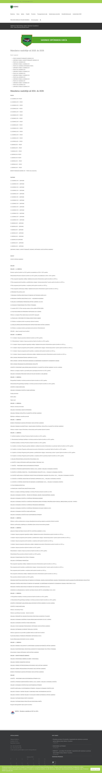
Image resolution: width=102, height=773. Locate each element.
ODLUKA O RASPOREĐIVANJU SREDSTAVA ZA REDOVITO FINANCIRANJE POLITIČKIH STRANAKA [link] (33, 649)
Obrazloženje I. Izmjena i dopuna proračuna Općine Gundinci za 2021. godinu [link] (28, 550)
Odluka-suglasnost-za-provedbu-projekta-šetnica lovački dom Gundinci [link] (27, 632)
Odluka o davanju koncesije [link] (17, 406)
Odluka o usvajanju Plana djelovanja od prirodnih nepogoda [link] (24, 315)
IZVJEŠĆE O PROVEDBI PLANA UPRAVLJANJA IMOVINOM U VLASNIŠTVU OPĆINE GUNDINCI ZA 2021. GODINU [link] (36, 367)
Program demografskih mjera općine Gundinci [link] (21, 704)
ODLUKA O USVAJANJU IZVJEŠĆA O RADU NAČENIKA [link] (22, 390)
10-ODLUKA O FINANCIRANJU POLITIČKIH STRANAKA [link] (23, 305)
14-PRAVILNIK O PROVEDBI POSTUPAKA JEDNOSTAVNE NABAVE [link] (25, 318)
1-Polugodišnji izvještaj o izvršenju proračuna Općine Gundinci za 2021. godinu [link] (29, 596)
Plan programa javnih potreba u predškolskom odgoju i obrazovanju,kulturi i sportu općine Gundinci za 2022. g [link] (36, 567)
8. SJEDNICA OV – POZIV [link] (16, 148)
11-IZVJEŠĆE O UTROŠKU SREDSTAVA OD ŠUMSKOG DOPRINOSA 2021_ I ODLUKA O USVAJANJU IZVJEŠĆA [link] (35, 478)
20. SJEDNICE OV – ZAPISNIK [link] (17, 187)
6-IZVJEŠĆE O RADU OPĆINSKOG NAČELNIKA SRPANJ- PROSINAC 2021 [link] (27, 462)
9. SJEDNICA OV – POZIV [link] (16, 144)
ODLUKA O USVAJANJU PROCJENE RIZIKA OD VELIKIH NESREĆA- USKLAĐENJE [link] (28, 374)
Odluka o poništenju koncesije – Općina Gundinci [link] (22, 613)
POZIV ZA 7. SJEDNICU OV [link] (19, 81)
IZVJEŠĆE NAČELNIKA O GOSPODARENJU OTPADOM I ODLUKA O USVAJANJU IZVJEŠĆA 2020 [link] (32, 688)
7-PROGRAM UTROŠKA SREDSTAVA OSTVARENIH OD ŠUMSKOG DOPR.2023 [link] (28, 295)
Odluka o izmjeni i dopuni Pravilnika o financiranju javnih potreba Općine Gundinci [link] (30, 429)
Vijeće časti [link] (13, 400)
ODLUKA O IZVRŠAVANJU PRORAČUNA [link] (19, 560)
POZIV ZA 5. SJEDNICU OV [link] (19, 73)
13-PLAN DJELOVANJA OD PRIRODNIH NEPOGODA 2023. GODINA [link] (25, 311)
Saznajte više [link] (9, 770)
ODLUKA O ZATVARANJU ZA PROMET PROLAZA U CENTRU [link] (24, 629)
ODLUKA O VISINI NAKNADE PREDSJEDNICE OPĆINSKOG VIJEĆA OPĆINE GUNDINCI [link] (30, 626)
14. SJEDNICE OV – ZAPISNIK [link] (17, 206)
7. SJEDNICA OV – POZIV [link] (16, 151)
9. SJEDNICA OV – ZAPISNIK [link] (17, 223)
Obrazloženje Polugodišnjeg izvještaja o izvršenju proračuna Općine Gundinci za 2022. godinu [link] (32, 383)
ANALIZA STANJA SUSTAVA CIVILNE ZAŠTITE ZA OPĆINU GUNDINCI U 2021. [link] (28, 531)
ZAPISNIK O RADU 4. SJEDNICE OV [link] (21, 71)
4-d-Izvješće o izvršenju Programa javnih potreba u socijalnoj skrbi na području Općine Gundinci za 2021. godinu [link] (37, 455)
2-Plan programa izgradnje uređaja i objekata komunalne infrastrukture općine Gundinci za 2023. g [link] (33, 279)
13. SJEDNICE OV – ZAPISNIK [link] (17, 210)
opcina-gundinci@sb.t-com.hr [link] (27, 1)
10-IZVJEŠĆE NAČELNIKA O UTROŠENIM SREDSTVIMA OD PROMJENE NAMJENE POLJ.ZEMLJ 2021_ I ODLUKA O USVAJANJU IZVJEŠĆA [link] (42, 475)
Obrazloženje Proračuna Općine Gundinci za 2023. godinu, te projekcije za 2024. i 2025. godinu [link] (32, 275)
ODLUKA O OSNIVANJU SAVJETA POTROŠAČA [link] (20, 410)
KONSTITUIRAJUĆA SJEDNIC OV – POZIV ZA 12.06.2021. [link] (23, 170)
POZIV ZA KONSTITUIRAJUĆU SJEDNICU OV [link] (23, 58)
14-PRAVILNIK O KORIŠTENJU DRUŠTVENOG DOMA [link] (22, 488)
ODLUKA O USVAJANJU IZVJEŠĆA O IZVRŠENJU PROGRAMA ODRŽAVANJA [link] (27, 505)
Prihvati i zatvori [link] (95, 769)
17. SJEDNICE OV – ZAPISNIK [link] (17, 197)
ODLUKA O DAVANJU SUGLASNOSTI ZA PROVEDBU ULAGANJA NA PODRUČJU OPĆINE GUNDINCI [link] (33, 645)
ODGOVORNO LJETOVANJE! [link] (59, 746)
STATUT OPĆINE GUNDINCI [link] (16, 259)
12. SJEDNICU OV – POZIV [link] (16, 134)
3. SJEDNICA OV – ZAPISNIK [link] (17, 243)
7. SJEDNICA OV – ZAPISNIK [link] (16, 229)
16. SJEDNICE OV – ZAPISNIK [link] (17, 200)
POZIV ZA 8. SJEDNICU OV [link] (19, 84)
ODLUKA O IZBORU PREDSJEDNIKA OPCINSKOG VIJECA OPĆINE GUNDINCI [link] (28, 668)
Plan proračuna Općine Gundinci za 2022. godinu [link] (22, 577)
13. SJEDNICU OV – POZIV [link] (16, 131)
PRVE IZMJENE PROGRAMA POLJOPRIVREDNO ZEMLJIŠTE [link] (24, 364)
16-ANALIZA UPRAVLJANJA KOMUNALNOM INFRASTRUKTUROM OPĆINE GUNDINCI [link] (30, 324)
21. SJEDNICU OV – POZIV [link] (16, 105)
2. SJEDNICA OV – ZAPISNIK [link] (17, 246)
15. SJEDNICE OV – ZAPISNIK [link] (17, 203)
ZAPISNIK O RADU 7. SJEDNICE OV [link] (21, 82)
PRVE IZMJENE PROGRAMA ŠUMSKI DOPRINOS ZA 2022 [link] (23, 357)
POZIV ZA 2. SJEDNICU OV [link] (19, 62)
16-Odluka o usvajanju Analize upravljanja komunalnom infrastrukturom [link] (27, 328)
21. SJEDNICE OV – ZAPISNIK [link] (17, 184)
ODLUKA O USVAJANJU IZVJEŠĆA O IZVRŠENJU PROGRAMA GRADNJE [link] (26, 498)
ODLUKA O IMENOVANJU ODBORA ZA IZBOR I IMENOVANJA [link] (24, 658)
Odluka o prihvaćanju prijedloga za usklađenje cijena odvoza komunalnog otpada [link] (29, 524)
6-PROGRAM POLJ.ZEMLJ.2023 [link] (17, 292)
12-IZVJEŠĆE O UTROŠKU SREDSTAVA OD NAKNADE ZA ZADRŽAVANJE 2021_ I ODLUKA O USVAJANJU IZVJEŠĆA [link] (36, 482)
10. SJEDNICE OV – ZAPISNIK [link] (17, 220)
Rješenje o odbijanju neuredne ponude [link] (19, 416)
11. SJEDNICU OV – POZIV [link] (16, 138)
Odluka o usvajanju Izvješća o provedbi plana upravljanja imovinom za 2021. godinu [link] (30, 370)
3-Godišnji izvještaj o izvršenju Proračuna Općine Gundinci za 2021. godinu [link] (28, 442)
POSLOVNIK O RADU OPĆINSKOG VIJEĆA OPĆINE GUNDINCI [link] (24, 652)
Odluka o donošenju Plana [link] (16, 609)
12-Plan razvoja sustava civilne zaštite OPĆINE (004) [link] (31, 308)
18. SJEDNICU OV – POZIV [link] (16, 115)
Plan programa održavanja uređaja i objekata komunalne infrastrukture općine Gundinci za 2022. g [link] (33, 573)
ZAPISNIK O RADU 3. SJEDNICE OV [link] (21, 67)
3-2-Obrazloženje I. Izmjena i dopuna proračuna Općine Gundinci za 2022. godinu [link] (29, 341)
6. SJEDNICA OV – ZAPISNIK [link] (17, 233)
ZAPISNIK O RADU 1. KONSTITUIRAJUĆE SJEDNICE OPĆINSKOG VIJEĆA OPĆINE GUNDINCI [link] (31, 249)
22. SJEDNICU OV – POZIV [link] (16, 102)
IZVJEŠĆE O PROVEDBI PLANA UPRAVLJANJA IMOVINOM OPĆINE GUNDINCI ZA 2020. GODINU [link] (32, 603)
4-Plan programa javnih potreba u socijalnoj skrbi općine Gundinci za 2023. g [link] (28, 285)
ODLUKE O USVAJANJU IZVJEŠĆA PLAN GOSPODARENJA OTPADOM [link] (26, 685)
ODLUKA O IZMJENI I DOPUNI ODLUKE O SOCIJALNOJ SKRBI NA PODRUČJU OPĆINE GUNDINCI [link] (32, 694)
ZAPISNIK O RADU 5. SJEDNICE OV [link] (21, 75)
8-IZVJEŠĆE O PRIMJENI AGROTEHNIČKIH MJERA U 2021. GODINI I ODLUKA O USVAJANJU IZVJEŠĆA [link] (34, 469)
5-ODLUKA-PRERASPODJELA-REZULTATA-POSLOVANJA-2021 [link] (24, 459)
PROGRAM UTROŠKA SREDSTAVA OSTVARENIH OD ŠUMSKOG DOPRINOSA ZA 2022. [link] (30, 586)
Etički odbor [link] (13, 396)
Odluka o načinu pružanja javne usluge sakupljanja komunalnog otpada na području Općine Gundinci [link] (34, 521)
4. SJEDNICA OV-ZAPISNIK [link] (16, 239)
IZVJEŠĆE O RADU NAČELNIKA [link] (17, 387)
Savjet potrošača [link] (14, 393)
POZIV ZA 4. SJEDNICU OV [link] (19, 69)
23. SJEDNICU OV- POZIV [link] (16, 98)
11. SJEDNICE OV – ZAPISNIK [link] (17, 216)
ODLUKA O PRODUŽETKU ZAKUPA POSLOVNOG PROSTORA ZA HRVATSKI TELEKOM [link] (30, 616)
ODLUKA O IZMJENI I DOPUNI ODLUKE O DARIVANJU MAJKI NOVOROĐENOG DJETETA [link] (30, 691)
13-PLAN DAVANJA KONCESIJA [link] (17, 485)
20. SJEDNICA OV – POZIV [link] (16, 108)
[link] (14, 7)
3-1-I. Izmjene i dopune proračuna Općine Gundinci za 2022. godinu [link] (26, 338)
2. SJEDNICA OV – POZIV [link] (16, 167)
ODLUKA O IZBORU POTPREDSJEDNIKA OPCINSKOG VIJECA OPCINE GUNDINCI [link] (29, 665)
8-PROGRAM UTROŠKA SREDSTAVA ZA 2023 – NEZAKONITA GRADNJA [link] (26, 298)
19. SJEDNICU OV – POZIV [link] (16, 111)
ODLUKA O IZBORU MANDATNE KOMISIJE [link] (20, 662)
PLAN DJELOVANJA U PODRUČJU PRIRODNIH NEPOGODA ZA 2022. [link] (25, 636)
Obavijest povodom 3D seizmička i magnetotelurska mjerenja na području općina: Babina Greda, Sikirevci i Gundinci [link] (70, 740)
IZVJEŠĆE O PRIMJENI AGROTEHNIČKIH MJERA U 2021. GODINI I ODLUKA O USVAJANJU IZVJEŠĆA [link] (33, 681)
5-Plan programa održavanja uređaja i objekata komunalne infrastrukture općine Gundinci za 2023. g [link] (34, 288)
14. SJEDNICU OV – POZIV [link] (16, 128)
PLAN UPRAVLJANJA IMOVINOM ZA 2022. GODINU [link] (22, 639)
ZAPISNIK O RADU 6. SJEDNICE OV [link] (21, 79)
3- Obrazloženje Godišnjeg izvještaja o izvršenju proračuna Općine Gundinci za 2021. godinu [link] (32, 439)
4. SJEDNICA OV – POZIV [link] (16, 161)
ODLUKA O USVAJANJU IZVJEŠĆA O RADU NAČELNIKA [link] (23, 511)
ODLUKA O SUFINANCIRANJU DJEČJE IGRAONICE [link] (21, 698)
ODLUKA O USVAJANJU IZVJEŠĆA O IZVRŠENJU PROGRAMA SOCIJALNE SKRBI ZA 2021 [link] (30, 508)
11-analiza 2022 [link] (14, 308)
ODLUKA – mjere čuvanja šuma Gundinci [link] (19, 331)
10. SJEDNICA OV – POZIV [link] (16, 141)
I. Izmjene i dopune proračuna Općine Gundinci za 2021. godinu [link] (25, 547)
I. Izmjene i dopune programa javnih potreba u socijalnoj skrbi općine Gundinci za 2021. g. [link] (31, 541)
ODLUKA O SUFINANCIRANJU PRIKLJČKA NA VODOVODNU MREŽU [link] (26, 701)
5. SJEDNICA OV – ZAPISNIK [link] (17, 236)
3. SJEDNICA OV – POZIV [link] (16, 164)
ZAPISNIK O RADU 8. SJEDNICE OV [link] (21, 86)
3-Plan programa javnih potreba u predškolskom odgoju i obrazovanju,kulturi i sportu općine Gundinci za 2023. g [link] (37, 282)
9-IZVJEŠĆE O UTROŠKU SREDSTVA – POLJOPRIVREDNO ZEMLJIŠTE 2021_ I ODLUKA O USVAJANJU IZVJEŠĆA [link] (36, 472)
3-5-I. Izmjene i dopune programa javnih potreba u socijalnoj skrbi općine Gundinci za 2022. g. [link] (32, 351)
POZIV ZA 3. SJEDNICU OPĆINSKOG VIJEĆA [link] (23, 66)
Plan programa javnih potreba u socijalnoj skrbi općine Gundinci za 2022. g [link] (28, 570)
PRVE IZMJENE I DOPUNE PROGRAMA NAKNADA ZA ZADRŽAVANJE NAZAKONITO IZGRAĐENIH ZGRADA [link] (34, 360)
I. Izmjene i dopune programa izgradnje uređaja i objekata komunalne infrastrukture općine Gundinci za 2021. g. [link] (36, 534)
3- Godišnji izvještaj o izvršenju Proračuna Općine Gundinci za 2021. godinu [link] (28, 436)
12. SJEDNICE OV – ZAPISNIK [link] (17, 213)
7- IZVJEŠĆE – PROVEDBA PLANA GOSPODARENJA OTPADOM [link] (24, 465)
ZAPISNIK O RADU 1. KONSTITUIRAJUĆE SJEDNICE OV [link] (26, 60)
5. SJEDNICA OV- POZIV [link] (15, 157)
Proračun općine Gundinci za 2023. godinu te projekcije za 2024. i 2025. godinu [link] (29, 272)
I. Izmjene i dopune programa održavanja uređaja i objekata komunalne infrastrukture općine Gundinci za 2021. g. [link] (37, 544)
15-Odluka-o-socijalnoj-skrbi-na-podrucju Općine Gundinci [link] (24, 321)
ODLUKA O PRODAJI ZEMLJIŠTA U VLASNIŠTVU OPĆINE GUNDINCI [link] (26, 413)
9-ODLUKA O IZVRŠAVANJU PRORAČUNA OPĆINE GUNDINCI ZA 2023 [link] (26, 301)
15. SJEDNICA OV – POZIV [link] (16, 125)
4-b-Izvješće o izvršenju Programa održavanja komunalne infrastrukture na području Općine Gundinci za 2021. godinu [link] (38, 449)
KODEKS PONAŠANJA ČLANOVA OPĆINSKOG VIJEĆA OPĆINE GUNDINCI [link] (27, 423)
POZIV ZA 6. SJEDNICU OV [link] (19, 77)
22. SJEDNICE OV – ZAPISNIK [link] (17, 180)
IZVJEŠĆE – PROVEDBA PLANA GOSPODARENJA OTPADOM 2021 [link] (25, 678)
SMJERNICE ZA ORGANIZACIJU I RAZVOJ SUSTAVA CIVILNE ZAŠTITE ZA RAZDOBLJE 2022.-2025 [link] (32, 590)
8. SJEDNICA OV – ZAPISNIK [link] (17, 226)
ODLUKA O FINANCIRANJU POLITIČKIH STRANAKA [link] (22, 557)
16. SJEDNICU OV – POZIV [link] (16, 121)
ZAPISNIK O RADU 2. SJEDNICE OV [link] (21, 64)
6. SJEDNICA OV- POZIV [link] (15, 154)
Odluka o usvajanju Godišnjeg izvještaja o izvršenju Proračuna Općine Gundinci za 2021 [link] (31, 491)
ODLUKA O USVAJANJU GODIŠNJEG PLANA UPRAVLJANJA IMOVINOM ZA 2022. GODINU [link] (30, 619)
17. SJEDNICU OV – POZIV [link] (16, 118)
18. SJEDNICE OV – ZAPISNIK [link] (17, 193)
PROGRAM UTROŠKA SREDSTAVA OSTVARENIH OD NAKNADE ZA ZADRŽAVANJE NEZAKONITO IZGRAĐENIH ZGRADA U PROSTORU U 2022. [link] (43, 583)
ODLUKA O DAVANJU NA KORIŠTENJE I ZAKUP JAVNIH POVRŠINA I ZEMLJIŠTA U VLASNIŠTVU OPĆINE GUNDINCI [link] (36, 426)
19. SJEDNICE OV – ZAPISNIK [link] (17, 190)
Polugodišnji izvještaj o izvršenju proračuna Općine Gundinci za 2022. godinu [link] (28, 380)
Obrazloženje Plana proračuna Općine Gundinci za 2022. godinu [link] (25, 554)
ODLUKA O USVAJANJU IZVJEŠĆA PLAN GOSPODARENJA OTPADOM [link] (26, 514)
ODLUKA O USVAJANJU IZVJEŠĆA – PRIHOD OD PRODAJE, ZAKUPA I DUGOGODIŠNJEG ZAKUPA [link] (32, 495)
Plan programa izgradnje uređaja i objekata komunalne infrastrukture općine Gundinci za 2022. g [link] (33, 563)
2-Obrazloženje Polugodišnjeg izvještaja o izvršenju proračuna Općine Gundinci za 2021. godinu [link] (33, 600)
